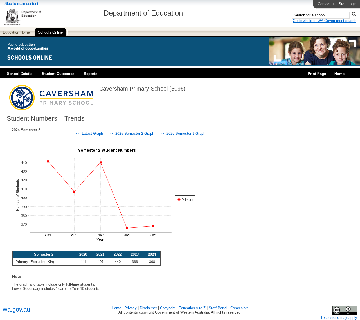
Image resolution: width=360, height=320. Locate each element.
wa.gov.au (16, 309)
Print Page (317, 74)
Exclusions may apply (339, 317)
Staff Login (347, 4)
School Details (19, 74)
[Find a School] (34, 64)
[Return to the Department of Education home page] (22, 24)
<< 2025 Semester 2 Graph (132, 133)
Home (339, 74)
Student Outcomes (58, 74)
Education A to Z (192, 308)
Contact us (327, 4)
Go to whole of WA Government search (324, 21)
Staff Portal (218, 308)
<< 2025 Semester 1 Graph (183, 133)
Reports (90, 74)
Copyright (168, 308)
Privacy (130, 308)
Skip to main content (21, 3)
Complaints (239, 308)
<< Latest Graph (89, 133)
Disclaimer (148, 308)
